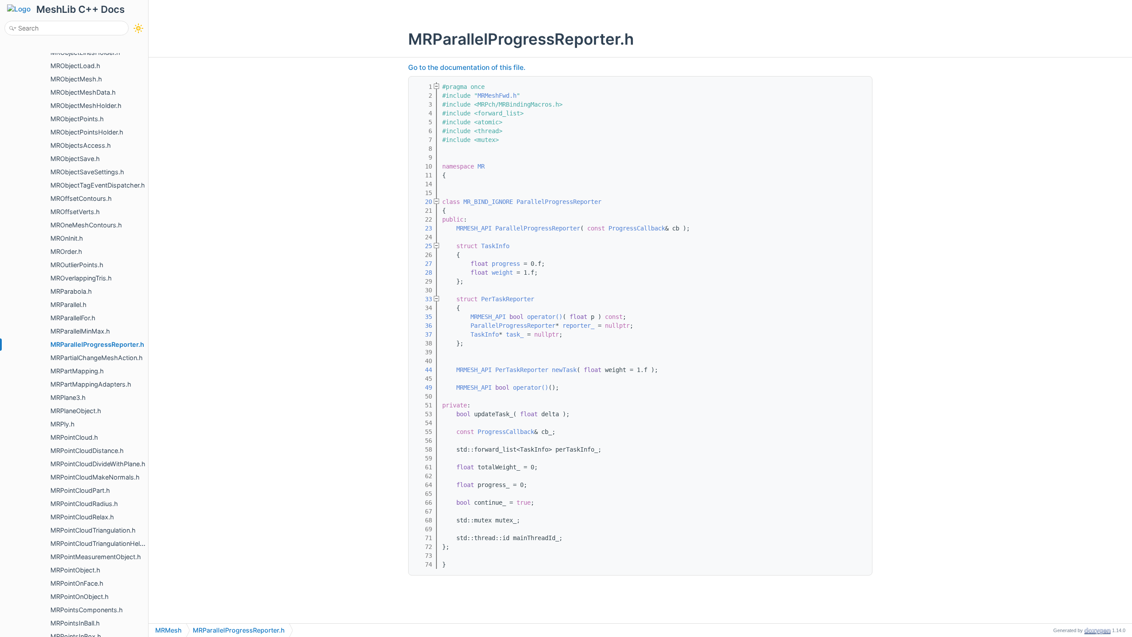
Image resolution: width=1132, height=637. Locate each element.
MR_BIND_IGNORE (488, 201)
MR (481, 166)
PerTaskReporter (507, 299)
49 (423, 387)
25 (423, 245)
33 (423, 299)
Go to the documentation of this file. (466, 67)
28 (423, 272)
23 (423, 228)
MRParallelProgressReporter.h (239, 630)
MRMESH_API (474, 228)
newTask (564, 369)
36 (423, 325)
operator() (544, 316)
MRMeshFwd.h (497, 95)
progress (506, 263)
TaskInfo (495, 245)
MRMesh (168, 630)
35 (423, 316)
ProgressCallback (636, 228)
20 (423, 201)
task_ (515, 334)
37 (423, 334)
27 (423, 263)
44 (423, 369)
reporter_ (578, 325)
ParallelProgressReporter (558, 201)
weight (502, 272)
